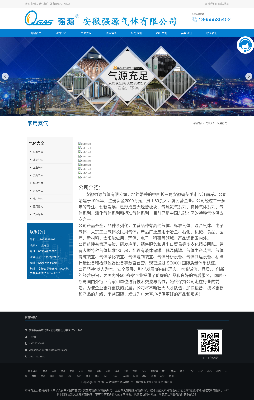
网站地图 (223, 4)
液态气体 (38, 190)
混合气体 (38, 175)
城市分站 (32, 370)
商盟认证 (186, 33)
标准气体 (38, 152)
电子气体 (38, 198)
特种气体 (38, 183)
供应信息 (111, 33)
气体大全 (86, 33)
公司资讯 (136, 33)
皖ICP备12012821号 (160, 382)
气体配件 (38, 214)
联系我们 (210, 4)
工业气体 (38, 167)
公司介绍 (61, 33)
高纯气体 (38, 159)
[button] (123, 113)
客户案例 (161, 33)
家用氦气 (222, 123)
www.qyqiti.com (47, 263)
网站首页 (35, 33)
